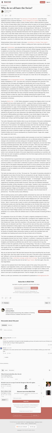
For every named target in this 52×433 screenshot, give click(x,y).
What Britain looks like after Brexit (11, 374)
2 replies (6, 357)
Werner (4, 348)
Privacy (22, 423)
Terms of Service (33, 404)
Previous (6, 303)
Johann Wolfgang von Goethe (30, 20)
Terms (26, 423)
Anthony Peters (10, 311)
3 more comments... (4, 363)
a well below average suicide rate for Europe (24, 258)
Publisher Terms (38, 422)
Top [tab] (2, 370)
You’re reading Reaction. (6, 376)
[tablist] (7, 325)
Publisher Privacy (30, 422)
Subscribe (42, 2)
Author (4, 339)
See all (3, 399)
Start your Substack (22, 426)
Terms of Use (26, 405)
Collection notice (32, 423)
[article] (26, 376)
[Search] (49, 370)
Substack (19, 430)
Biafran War (10, 101)
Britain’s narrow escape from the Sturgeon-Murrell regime (18, 382)
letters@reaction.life (43, 275)
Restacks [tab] (10, 325)
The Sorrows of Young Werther (28, 18)
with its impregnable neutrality (16, 79)
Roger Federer (31, 260)
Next (46, 303)
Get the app (32, 426)
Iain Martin (9, 386)
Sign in (48, 2)
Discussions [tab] (11, 370)
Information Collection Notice (22, 407)
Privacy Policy (16, 405)
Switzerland (11, 47)
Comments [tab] (4, 325)
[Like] (2, 15)
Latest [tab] (6, 370)
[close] (39, 386)
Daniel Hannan (10, 377)
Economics (4, 5)
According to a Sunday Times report (37, 42)
